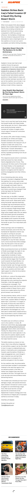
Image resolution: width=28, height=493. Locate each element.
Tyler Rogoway (6, 21)
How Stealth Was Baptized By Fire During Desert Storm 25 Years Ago (13, 92)
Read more (5, 57)
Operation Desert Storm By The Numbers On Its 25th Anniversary (13, 50)
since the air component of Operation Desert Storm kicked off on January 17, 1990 (14, 69)
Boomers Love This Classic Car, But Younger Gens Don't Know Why (20, 479)
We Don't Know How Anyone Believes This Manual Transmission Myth (6, 480)
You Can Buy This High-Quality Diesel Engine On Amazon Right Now (20, 456)
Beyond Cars (4, 7)
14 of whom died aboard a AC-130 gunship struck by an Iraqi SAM (13, 327)
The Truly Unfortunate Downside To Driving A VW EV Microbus (5, 457)
